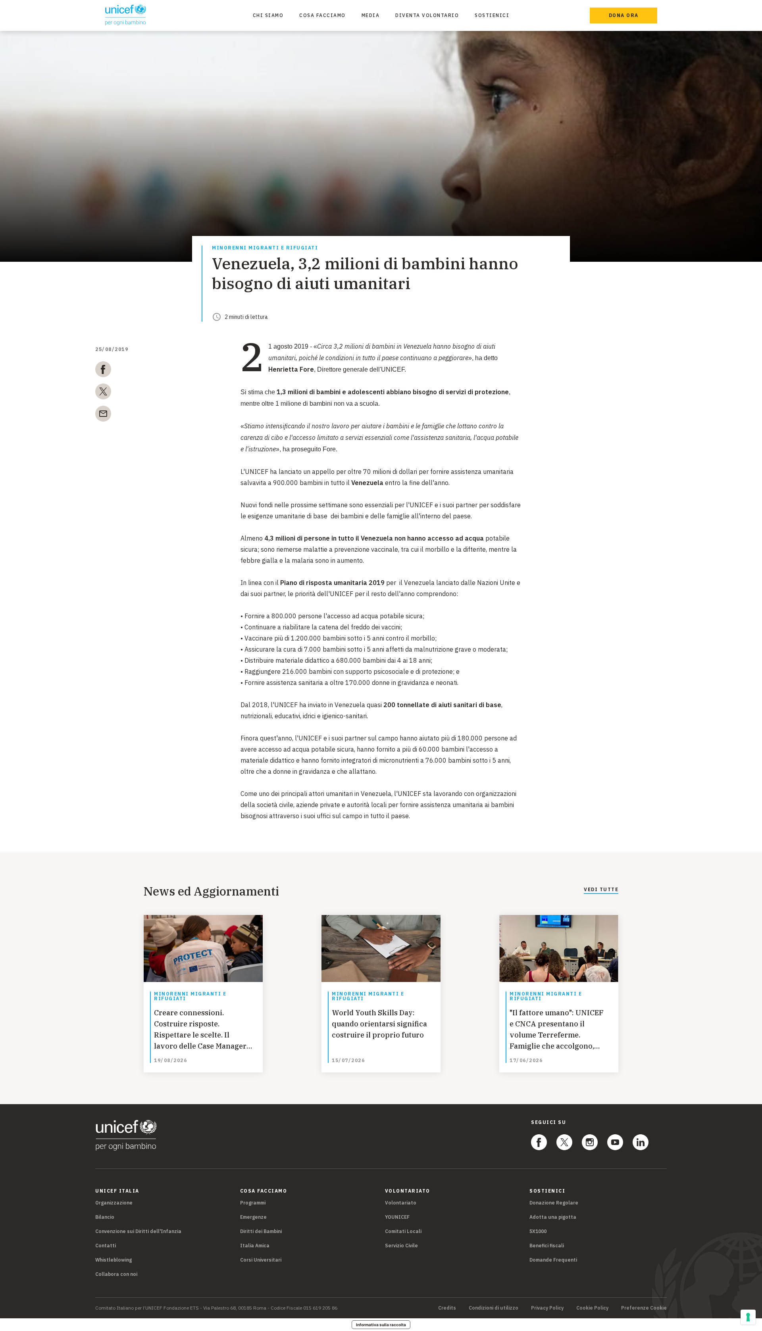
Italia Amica (254, 1246)
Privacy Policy (547, 1308)
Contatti (105, 1246)
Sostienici (492, 15)
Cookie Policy (592, 1308)
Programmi (253, 1203)
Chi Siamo (268, 15)
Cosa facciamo (322, 15)
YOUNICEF (397, 1217)
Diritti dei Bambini (261, 1231)
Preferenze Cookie (644, 1308)
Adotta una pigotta (552, 1217)
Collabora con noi (116, 1274)
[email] (103, 415)
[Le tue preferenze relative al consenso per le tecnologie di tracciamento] (748, 1317)
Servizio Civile (401, 1246)
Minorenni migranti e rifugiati (265, 248)
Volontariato (400, 1203)
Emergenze (253, 1217)
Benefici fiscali (546, 1246)
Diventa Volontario (427, 15)
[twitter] (103, 393)
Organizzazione (114, 1203)
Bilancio (104, 1217)
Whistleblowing (113, 1260)
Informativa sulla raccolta (381, 1324)
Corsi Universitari (260, 1260)
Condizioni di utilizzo (493, 1308)
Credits (447, 1308)
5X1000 (537, 1231)
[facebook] (103, 370)
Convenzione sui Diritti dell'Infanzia (138, 1231)
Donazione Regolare (553, 1203)
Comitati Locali (403, 1231)
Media (371, 15)
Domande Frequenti (553, 1260)
